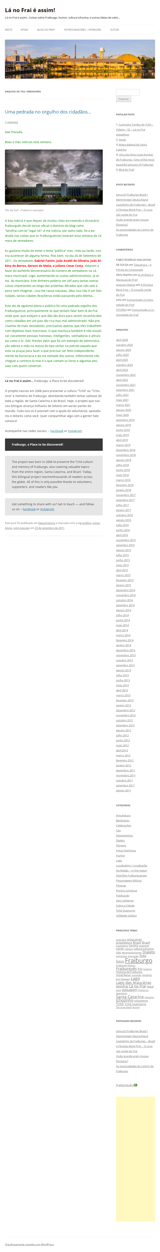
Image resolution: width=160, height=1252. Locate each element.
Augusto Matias (125, 285)
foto (143, 955)
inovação (136, 975)
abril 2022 (122, 380)
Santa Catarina (130, 996)
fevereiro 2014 (125, 640)
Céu (118, 830)
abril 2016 (122, 535)
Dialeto (120, 840)
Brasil (137, 942)
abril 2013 (122, 690)
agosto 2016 (123, 520)
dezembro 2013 (125, 650)
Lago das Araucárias (133, 982)
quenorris (121, 993)
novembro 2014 (126, 595)
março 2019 (123, 445)
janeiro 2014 (123, 645)
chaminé (144, 945)
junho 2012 (123, 740)
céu (118, 952)
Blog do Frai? (46, 29)
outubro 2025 (124, 345)
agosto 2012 (123, 730)
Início (8, 29)
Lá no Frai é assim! (30, 10)
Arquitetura (123, 815)
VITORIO (121, 310)
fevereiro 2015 (125, 580)
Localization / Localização (131, 865)
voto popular (21, 528)
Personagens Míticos (129, 880)
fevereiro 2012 (125, 760)
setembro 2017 (125, 500)
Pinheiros (143, 990)
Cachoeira (122, 945)
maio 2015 (122, 565)
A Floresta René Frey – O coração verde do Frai (134, 290)
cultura (129, 949)
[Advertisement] (135, 1159)
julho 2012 (122, 735)
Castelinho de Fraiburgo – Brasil (135, 205)
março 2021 (123, 405)
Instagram (75, 431)
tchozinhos (141, 1001)
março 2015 (123, 575)
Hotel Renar (123, 975)
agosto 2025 (123, 350)
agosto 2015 (123, 550)
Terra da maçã (123, 1007)
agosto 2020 (123, 410)
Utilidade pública (126, 915)
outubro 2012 (124, 720)
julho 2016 (122, 525)
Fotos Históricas (126, 850)
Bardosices (122, 820)
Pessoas (121, 885)
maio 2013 (122, 685)
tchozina (149, 997)
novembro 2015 (126, 540)
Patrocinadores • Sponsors (82, 29)
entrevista (121, 956)
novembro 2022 (126, 375)
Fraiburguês (126, 968)
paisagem (129, 989)
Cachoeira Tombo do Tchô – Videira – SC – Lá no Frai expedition (134, 129)
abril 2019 (122, 440)
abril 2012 (122, 750)
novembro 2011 (126, 775)
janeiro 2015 (123, 585)
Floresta (121, 845)
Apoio (24, 29)
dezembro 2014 (125, 590)
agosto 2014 (123, 610)
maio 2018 (122, 475)
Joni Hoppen (123, 979)
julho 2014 (122, 615)
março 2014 (123, 635)
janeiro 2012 (123, 765)
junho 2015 (123, 560)
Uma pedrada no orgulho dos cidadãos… (48, 111)
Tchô (120, 1003)
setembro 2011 (125, 785)
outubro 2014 (124, 600)
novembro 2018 (126, 455)
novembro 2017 (126, 495)
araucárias (134, 939)
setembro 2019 (125, 420)
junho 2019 (123, 430)
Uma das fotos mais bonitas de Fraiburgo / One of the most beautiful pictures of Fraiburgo (135, 159)
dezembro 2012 (125, 710)
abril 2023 (122, 370)
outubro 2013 (124, 660)
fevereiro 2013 (125, 700)
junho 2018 (123, 470)
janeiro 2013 (123, 705)
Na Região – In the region (131, 870)
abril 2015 (122, 570)
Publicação (122, 895)
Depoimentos (46, 523)
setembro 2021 (125, 390)
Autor (114, 29)
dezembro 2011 (125, 770)
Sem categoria (125, 900)
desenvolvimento (132, 952)
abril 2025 (122, 360)
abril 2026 (122, 340)
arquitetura (124, 943)
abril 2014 (122, 630)
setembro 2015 (125, 545)
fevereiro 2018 (125, 485)
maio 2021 (122, 400)
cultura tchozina (144, 949)
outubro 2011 (124, 780)
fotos (120, 961)
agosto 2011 (123, 790)
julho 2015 (122, 555)
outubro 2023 (124, 365)
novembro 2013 (126, 655)
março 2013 (123, 695)
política (86, 523)
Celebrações (123, 825)
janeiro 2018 (123, 490)
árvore (136, 1007)
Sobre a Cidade (125, 905)
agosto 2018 (123, 460)
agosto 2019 (123, 425)
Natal (150, 986)
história (147, 969)
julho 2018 (122, 465)
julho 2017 (122, 505)
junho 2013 (123, 680)
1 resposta (11, 122)
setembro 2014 (125, 605)
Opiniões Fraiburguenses (131, 875)
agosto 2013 (123, 670)
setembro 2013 (125, 665)
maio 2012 (122, 745)
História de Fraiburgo (129, 972)
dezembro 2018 (125, 450)
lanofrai (122, 986)
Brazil (146, 942)
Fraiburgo (138, 960)
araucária (121, 939)
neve (118, 990)
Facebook (56, 431)
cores (120, 948)
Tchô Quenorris (125, 910)
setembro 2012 (125, 725)
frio (140, 969)
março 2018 (123, 480)
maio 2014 (122, 625)
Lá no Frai (137, 986)
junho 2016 (123, 530)
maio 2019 (122, 435)
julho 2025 (122, 355)
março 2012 (123, 755)
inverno (147, 975)
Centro (133, 945)
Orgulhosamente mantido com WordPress (29, 1244)
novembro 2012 (126, 715)
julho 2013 (122, 675)
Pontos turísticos (126, 890)
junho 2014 (123, 620)
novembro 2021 (126, 385)
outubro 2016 (124, 515)
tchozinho (124, 1000)
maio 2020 (122, 415)
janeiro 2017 (123, 510)
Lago (119, 860)
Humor (120, 855)
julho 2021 (122, 395)
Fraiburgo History (125, 965)
